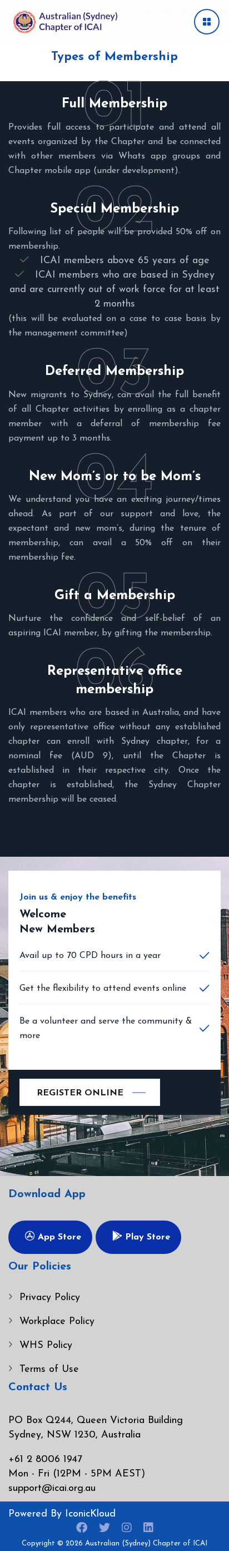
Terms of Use (49, 1370)
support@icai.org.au (52, 1489)
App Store (58, 1237)
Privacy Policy (49, 1298)
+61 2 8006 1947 (45, 1460)
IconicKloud (90, 1514)
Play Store (146, 1237)
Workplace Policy (56, 1322)
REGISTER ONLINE (80, 1093)
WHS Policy (45, 1346)
